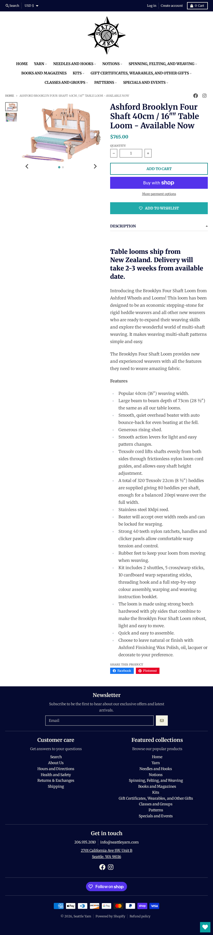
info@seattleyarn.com (119, 842)
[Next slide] (95, 166)
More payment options (159, 194)
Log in (151, 6)
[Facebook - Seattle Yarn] (195, 95)
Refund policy (140, 916)
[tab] (59, 167)
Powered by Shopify (110, 916)
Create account (172, 6)
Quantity (118, 146)
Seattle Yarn (82, 916)
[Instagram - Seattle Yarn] (204, 95)
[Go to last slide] (27, 166)
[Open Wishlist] (205, 927)
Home (9, 95)
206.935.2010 (85, 842)
